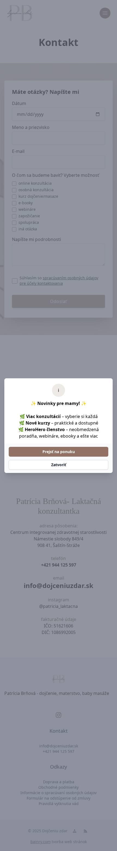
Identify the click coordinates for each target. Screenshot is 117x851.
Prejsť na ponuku (58, 451)
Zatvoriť (58, 464)
